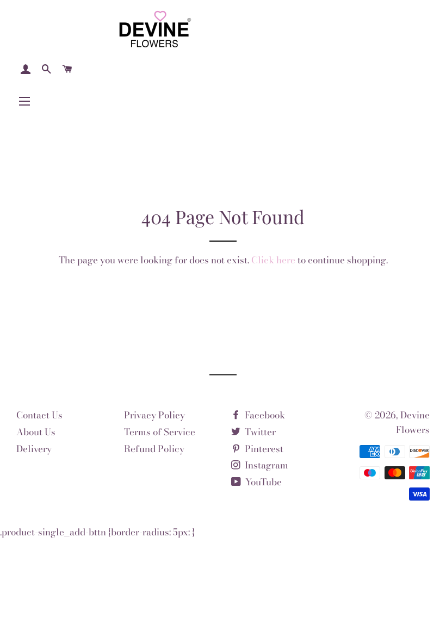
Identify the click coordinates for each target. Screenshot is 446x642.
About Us (35, 432)
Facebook (264, 415)
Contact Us (39, 415)
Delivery (34, 449)
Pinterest (263, 449)
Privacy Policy (154, 415)
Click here (273, 260)
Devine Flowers (413, 422)
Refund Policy (154, 449)
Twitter (259, 432)
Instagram (265, 465)
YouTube (262, 482)
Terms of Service (159, 432)
